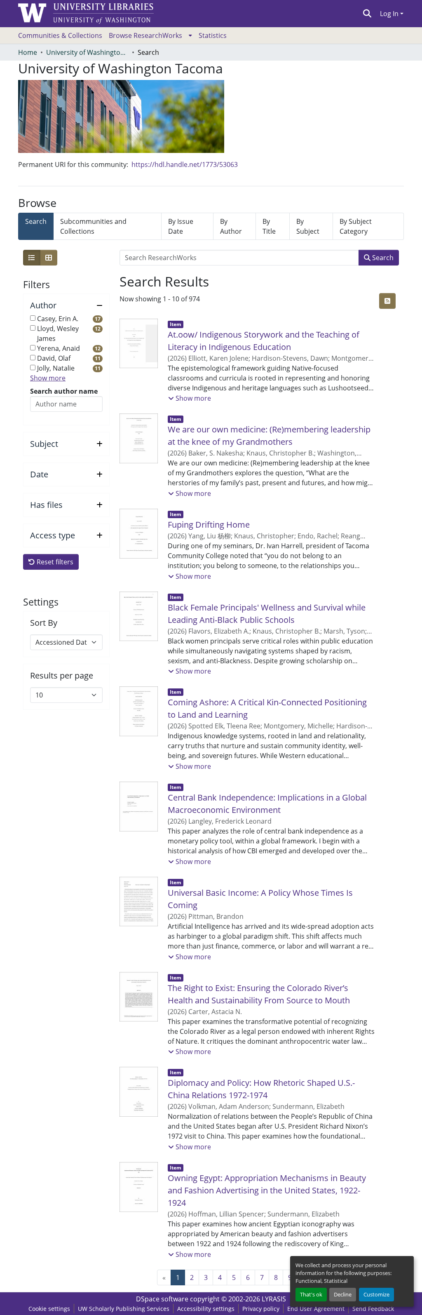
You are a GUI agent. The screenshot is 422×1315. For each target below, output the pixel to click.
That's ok (311, 1294)
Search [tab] (36, 221)
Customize (376, 1294)
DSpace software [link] (162, 1298)
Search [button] (382, 257)
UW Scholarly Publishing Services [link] (123, 1309)
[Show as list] (31, 257)
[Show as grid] (48, 257)
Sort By (43, 623)
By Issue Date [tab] (180, 226)
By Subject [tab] (307, 226)
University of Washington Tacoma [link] (87, 52)
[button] (367, 13)
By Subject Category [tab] (356, 226)
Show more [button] (48, 378)
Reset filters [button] (54, 561)
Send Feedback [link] (373, 1309)
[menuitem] (150, 35)
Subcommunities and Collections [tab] (93, 226)
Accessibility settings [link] (205, 1309)
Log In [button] (390, 13)
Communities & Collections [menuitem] (60, 35)
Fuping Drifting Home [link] (209, 524)
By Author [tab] (231, 226)
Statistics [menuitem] (213, 35)
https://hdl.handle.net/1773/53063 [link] (184, 164)
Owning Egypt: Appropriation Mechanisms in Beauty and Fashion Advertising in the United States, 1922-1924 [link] (267, 1190)
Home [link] (27, 52)
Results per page (61, 676)
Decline (343, 1294)
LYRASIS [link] (274, 1298)
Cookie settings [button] (49, 1309)
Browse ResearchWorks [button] (145, 35)
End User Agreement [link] (316, 1309)
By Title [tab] (269, 226)
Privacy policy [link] (260, 1309)
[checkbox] (32, 318)
